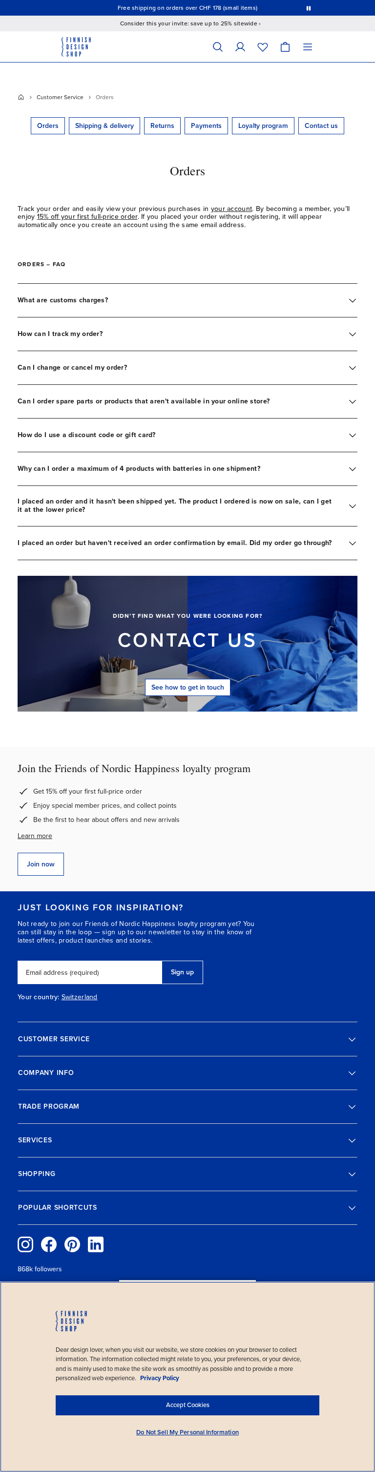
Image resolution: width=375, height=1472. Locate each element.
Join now (41, 864)
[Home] (21, 97)
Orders (48, 126)
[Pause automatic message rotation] (308, 8)
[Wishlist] (262, 46)
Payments (206, 126)
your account (231, 209)
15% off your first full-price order (87, 216)
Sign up (182, 972)
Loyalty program (263, 126)
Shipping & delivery (104, 126)
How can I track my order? (60, 334)
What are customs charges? (63, 300)
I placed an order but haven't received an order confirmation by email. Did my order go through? (175, 543)
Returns (162, 126)
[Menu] (307, 46)
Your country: (39, 997)
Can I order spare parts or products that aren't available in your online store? (144, 401)
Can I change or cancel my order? (72, 367)
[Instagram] (25, 1244)
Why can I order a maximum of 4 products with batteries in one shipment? (139, 468)
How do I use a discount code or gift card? (87, 435)
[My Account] (240, 46)
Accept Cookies (187, 1405)
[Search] (218, 46)
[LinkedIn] (96, 1244)
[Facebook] (49, 1244)
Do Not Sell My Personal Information (187, 1432)
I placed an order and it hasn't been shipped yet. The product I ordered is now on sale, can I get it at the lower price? (175, 505)
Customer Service (60, 97)
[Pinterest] (72, 1244)
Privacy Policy (159, 1378)
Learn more (35, 836)
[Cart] (285, 46)
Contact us (321, 126)
